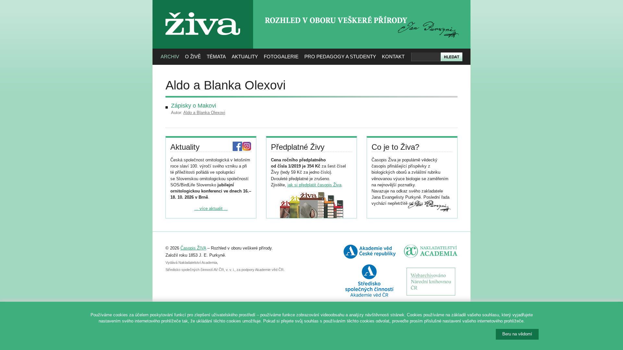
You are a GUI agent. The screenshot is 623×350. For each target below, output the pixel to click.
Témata (216, 56)
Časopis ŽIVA (193, 248)
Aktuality (245, 56)
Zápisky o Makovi (193, 105)
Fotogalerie (281, 56)
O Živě (193, 56)
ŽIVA (203, 10)
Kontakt (393, 56)
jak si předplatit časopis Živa (314, 184)
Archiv (170, 56)
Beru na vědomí (517, 334)
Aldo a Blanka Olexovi (204, 112)
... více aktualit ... (211, 208)
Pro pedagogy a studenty (340, 56)
